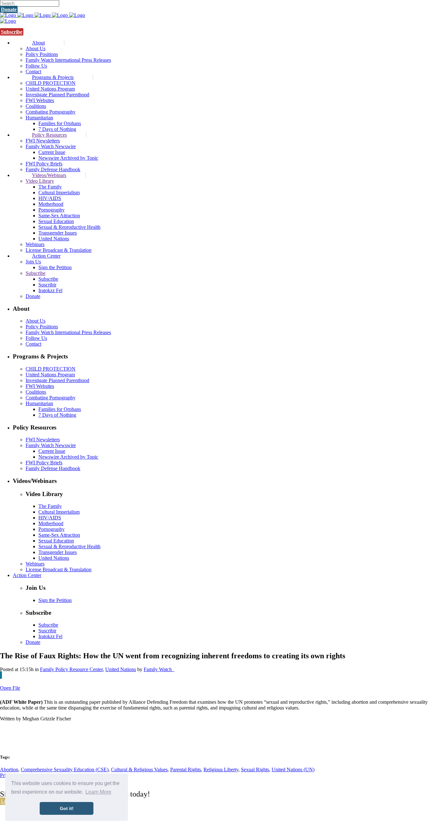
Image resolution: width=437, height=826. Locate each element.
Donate (9, 9)
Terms (231, 817)
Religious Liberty (220, 769)
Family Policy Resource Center (71, 669)
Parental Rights (185, 769)
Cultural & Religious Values (139, 769)
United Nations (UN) (293, 769)
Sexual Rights (255, 769)
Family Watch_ (159, 669)
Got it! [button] (67, 808)
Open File (10, 688)
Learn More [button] (98, 792)
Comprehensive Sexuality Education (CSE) (64, 769)
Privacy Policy (212, 817)
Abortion (9, 769)
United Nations (120, 669)
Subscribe (11, 32)
